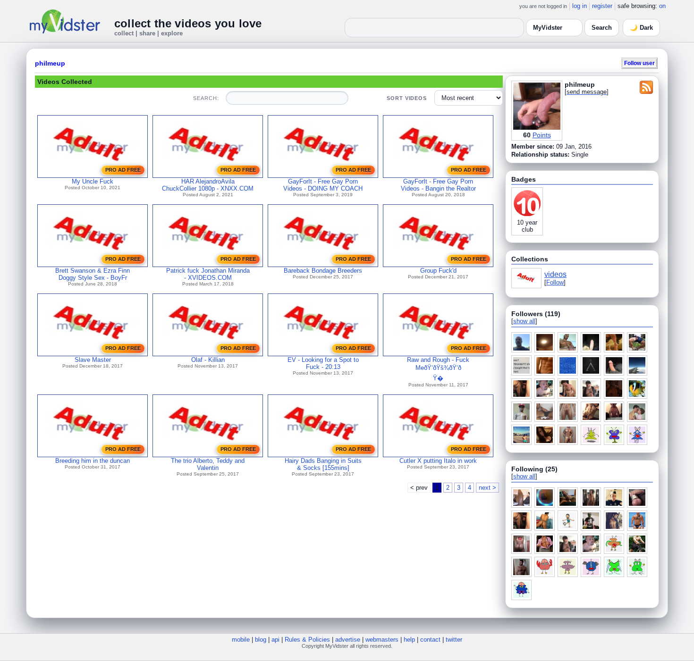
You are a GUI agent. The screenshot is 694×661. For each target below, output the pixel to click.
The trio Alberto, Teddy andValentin (208, 464)
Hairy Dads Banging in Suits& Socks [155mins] (323, 464)
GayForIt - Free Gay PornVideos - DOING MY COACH (323, 185)
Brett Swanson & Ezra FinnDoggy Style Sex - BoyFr (92, 274)
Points (542, 135)
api (275, 639)
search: (206, 98)
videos (555, 274)
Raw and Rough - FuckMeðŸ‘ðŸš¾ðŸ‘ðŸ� (438, 369)
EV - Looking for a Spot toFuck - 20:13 (323, 363)
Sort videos (407, 98)
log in (579, 5)
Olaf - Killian (208, 359)
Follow (555, 282)
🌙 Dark (641, 27)
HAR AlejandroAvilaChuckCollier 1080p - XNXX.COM (208, 185)
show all (524, 321)
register (602, 5)
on (662, 5)
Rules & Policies (307, 639)
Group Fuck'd (438, 270)
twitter (454, 639)
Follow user (639, 63)
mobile (241, 639)
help (409, 639)
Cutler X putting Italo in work (438, 460)
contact (430, 639)
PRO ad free (123, 170)
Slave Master (93, 359)
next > (487, 487)
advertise (347, 639)
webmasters (381, 639)
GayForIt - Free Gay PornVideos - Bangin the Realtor (438, 185)
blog (260, 639)
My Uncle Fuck (92, 181)
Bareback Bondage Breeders (323, 270)
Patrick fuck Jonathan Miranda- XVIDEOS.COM (208, 274)
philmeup (50, 63)
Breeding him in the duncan (92, 460)
